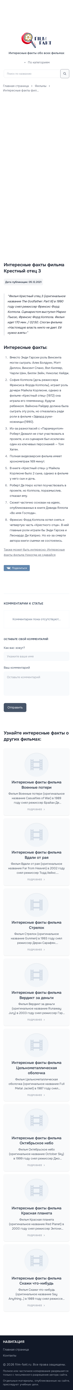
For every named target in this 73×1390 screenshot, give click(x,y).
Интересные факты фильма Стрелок (36, 925)
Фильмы (40, 86)
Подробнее (34, 809)
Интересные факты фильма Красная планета (36, 1211)
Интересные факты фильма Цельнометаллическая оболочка (36, 1067)
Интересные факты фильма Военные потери (36, 785)
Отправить (15, 707)
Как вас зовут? (14, 648)
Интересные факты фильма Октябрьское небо (36, 1141)
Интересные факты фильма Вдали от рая (36, 855)
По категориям (39, 62)
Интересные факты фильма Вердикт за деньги (36, 995)
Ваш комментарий (17, 668)
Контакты (9, 1355)
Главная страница (16, 86)
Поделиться (19, 568)
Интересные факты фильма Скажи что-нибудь (36, 1281)
